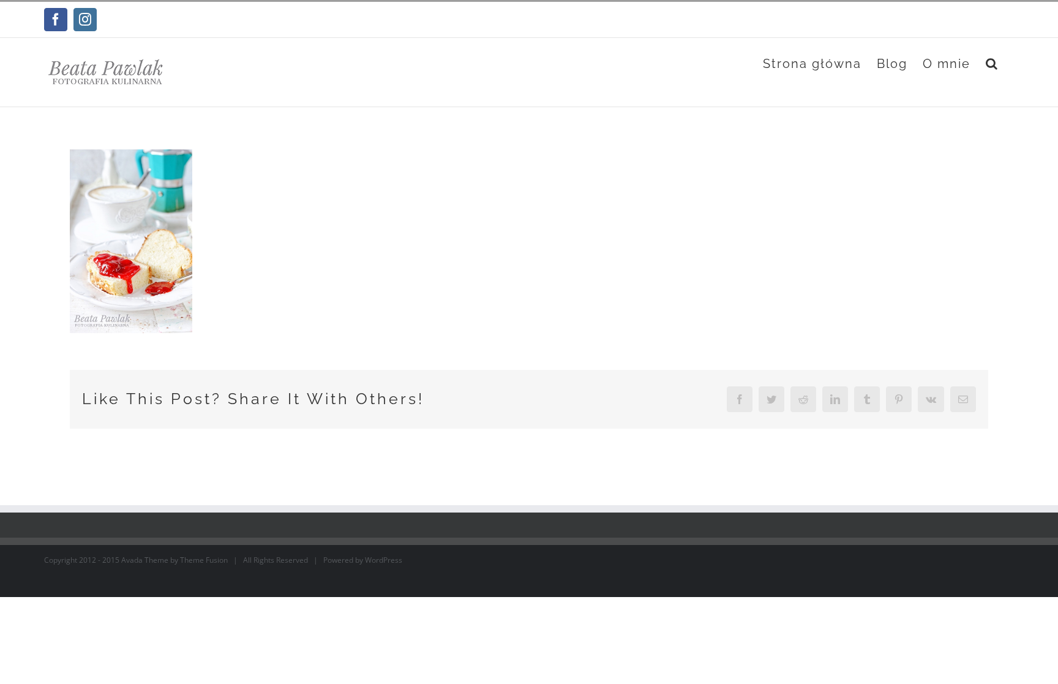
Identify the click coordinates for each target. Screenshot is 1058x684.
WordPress (383, 560)
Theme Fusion (204, 560)
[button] (992, 63)
